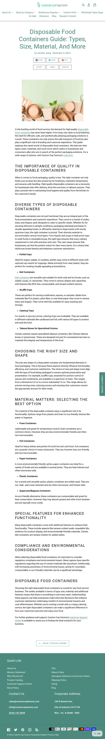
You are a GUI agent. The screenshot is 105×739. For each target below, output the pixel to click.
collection (68, 155)
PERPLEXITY (65, 67)
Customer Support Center (19, 684)
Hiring (54, 684)
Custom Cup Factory (22, 735)
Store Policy (13, 688)
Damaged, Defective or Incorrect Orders (70, 676)
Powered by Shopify (38, 735)
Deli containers (22, 277)
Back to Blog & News (54, 643)
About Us (11, 668)
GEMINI (52, 67)
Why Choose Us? (15, 676)
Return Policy (57, 672)
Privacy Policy (53, 735)
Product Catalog (15, 680)
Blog (53, 688)
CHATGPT (39, 67)
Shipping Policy (58, 680)
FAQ (53, 668)
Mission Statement (16, 672)
